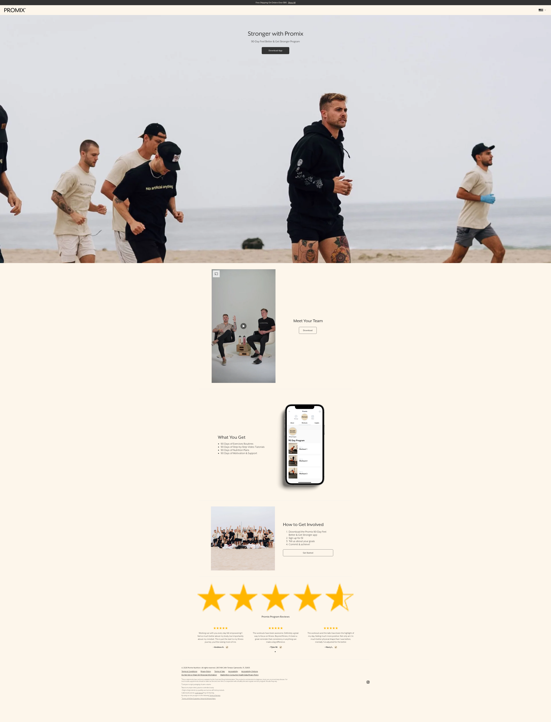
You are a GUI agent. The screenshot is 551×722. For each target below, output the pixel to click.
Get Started (308, 553)
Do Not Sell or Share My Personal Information (199, 675)
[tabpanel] (220, 638)
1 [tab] (275, 651)
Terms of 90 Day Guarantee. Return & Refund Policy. (199, 699)
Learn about (199, 693)
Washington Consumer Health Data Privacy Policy (239, 675)
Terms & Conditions (189, 671)
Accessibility (233, 671)
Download (308, 330)
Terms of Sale (219, 671)
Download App (275, 50)
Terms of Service (214, 695)
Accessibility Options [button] (249, 671)
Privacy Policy (206, 671)
